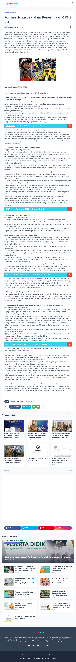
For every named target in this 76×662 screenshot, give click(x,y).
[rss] (47, 645)
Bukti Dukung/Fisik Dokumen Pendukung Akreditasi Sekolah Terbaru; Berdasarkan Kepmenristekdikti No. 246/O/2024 (60, 593)
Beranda (7, 12)
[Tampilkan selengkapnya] (43, 407)
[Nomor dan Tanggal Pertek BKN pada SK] (9, 618)
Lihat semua (68, 415)
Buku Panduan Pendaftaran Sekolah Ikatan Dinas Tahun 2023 (62, 581)
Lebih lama (69, 470)
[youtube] (38, 645)
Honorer (13, 12)
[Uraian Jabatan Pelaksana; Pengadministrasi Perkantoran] (45, 569)
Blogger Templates (50, 658)
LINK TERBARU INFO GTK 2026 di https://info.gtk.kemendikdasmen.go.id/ (25, 581)
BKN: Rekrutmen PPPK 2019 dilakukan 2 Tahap (33, 274)
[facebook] (29, 645)
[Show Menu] (3, 3)
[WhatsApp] (34, 407)
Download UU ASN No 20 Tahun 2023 (37, 459)
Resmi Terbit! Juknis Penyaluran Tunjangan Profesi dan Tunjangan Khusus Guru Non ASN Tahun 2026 (12, 436)
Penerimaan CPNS (30, 401)
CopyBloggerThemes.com (35, 658)
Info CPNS (20, 401)
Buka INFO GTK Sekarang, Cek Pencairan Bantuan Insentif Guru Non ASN (13, 460)
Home (24, 655)
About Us (31, 655)
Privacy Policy (40, 655)
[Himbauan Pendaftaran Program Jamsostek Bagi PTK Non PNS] (62, 451)
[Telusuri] (72, 3)
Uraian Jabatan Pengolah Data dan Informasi (24, 593)
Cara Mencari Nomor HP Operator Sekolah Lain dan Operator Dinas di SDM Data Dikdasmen (25, 569)
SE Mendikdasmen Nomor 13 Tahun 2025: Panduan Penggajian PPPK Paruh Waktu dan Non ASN (61, 436)
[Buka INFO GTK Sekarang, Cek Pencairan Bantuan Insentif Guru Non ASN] (14, 451)
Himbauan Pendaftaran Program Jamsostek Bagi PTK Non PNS (61, 460)
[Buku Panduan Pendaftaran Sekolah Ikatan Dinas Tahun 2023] (45, 582)
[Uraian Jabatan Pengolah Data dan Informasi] (9, 594)
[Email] (38, 407)
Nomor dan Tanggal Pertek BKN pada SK (25, 617)
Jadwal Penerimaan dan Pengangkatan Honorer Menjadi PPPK (38, 344)
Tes (38, 401)
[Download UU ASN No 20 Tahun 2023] (38, 451)
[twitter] (33, 645)
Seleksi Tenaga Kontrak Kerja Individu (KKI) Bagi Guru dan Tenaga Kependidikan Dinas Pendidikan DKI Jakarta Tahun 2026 (37, 436)
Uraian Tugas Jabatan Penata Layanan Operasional (23, 605)
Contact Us (50, 655)
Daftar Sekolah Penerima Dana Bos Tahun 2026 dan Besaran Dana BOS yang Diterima (61, 605)
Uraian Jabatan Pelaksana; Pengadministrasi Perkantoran (62, 569)
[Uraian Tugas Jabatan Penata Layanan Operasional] (9, 606)
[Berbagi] (70, 27)
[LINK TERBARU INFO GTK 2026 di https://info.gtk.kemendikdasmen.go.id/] (9, 582)
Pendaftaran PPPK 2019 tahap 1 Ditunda (30, 209)
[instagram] (42, 645)
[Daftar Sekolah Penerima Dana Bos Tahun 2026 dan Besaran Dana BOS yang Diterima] (45, 606)
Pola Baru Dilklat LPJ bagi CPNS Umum (30, 126)
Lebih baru (7, 470)
